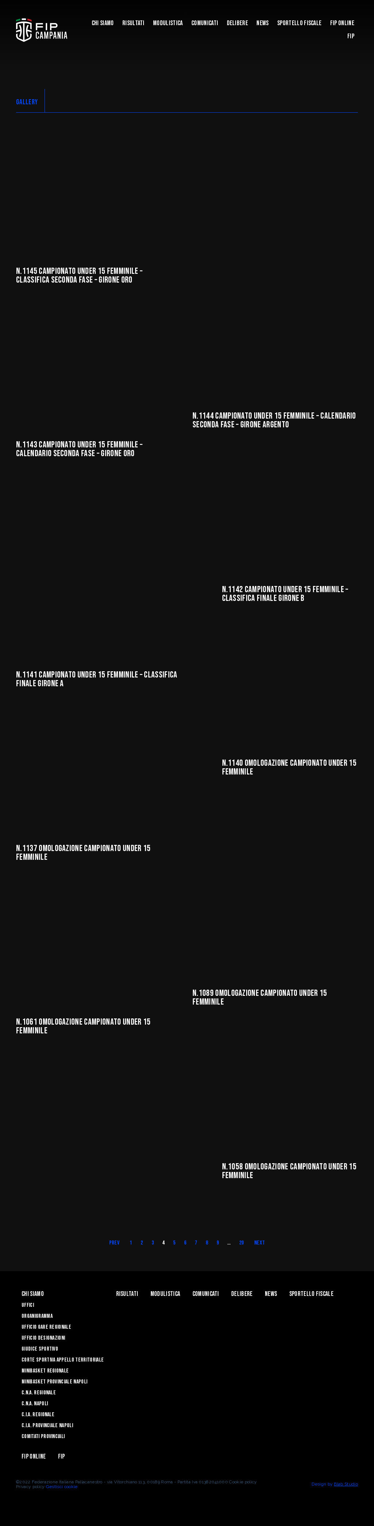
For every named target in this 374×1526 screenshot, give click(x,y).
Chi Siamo (103, 23)
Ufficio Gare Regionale (46, 1327)
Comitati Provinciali (43, 1436)
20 (241, 1242)
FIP (350, 36)
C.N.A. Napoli (35, 1403)
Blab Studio (346, 1484)
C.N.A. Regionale (39, 1392)
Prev (114, 1242)
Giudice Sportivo (40, 1349)
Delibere (237, 23)
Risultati (133, 23)
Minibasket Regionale (45, 1370)
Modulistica (168, 23)
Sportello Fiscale (299, 23)
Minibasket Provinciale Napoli (54, 1381)
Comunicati (204, 23)
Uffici (28, 1305)
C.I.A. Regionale (38, 1414)
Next (259, 1242)
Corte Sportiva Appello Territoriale (63, 1359)
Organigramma (37, 1316)
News (262, 23)
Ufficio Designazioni (43, 1338)
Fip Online (342, 23)
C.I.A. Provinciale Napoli (47, 1425)
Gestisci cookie (62, 1486)
